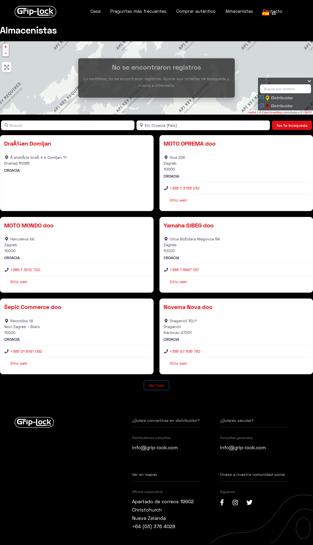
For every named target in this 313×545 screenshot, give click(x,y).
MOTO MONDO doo (29, 225)
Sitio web (178, 200)
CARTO (307, 112)
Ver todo (156, 385)
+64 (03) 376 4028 (153, 526)
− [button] (5, 53)
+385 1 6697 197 (184, 269)
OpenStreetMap (272, 112)
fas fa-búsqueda (294, 125)
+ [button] (5, 46)
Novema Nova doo (188, 306)
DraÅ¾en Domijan (27, 143)
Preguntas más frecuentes (138, 11)
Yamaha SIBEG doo (189, 225)
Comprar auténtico (196, 11)
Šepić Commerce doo (32, 306)
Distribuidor (282, 97)
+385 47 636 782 (185, 351)
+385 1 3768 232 (185, 188)
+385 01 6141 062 (26, 351)
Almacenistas (239, 11)
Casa (95, 11)
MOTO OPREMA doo (190, 143)
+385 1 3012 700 (25, 269)
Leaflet (252, 112)
